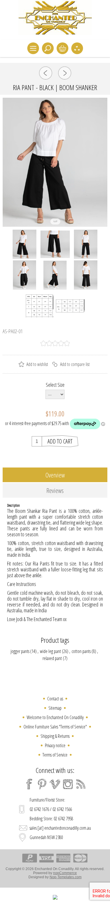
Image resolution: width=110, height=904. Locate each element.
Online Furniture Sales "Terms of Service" (55, 726)
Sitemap (55, 708)
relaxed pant (52, 658)
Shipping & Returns (55, 736)
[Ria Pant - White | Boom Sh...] (45, 73)
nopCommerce (65, 873)
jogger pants (20, 651)
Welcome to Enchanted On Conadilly (55, 717)
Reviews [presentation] (55, 490)
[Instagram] (68, 784)
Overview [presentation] (55, 474)
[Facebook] (29, 784)
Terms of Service (55, 755)
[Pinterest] (42, 784)
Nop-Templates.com (66, 877)
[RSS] (81, 784)
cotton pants (81, 651)
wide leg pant (50, 651)
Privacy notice (55, 745)
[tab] (55, 475)
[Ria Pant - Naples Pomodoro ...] (64, 73)
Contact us (55, 698)
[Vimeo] (55, 784)
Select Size (55, 384)
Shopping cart (62, 48)
